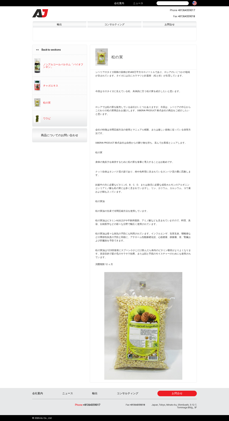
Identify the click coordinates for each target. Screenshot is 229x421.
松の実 (47, 102)
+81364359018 (186, 16)
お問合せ (170, 24)
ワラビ (47, 118)
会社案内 (119, 3)
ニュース (138, 3)
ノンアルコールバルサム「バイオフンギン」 (63, 65)
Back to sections (51, 49)
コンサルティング (114, 24)
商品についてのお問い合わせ (59, 135)
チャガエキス (50, 85)
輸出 (59, 24)
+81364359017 (186, 10)
